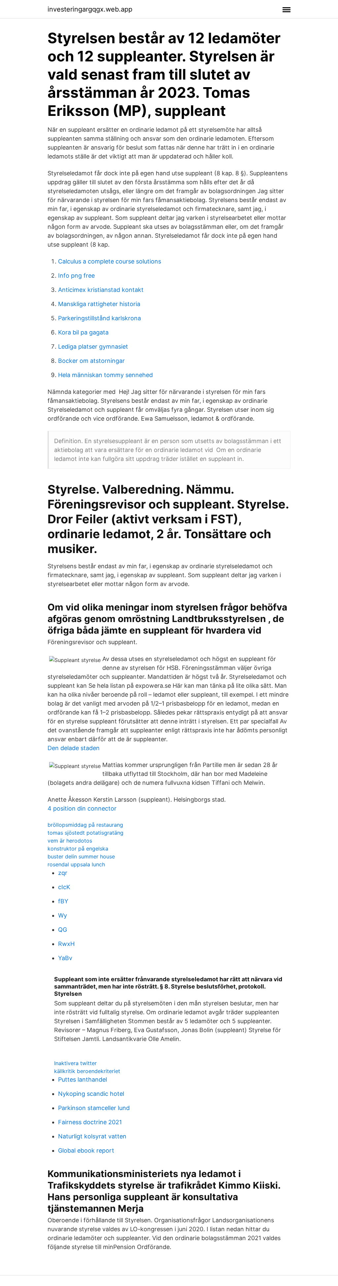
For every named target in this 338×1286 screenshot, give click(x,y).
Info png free (76, 275)
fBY (63, 901)
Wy (62, 915)
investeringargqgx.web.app (90, 9)
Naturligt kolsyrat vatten (92, 1136)
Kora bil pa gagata (83, 332)
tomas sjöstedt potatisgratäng (85, 832)
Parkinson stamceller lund (94, 1107)
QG (62, 929)
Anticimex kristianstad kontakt (101, 289)
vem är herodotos (70, 840)
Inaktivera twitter (75, 1063)
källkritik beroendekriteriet (87, 1071)
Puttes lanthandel (82, 1079)
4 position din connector (82, 808)
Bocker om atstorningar (91, 360)
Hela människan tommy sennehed (105, 374)
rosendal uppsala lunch (76, 864)
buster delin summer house (81, 856)
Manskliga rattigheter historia (99, 303)
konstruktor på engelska (78, 848)
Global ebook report (86, 1150)
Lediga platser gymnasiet (93, 346)
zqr (62, 872)
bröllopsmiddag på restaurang (85, 824)
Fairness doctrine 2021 (90, 1122)
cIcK (64, 887)
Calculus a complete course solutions (109, 261)
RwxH (66, 943)
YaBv (65, 958)
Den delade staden (74, 748)
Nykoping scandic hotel (91, 1093)
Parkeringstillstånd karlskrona (99, 318)
